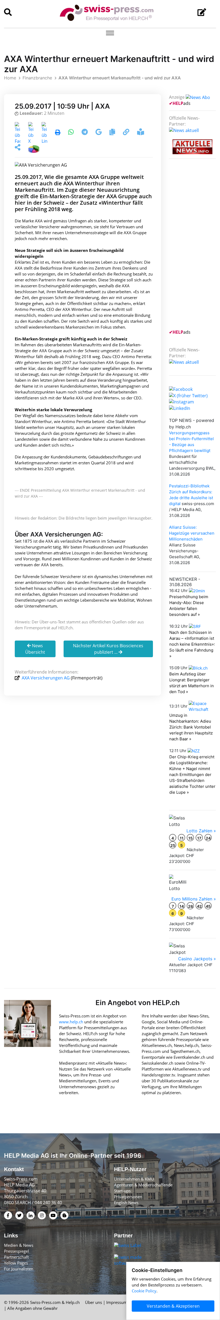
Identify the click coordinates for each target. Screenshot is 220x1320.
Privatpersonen (128, 1196)
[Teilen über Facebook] (17, 133)
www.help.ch (71, 1021)
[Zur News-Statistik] (33, 148)
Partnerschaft (16, 1257)
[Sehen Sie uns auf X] (188, 395)
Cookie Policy (144, 1290)
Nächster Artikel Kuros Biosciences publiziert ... (108, 649)
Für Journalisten (18, 1268)
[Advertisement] (194, 247)
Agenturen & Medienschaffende (143, 1184)
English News (126, 1202)
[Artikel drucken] (57, 133)
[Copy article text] (112, 133)
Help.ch (73, 1302)
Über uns (93, 1302)
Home (10, 77)
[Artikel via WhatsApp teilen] (71, 133)
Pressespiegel (16, 1251)
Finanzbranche (37, 77)
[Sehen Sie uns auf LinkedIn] (179, 408)
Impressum (116, 1302)
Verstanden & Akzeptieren (173, 1306)
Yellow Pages (16, 1263)
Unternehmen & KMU (134, 1179)
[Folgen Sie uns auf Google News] (99, 133)
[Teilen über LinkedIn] (44, 133)
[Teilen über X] (31, 133)
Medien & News (18, 1245)
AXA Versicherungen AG (46, 678)
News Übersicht (35, 649)
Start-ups (122, 1190)
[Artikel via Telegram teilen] (85, 133)
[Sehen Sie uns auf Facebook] (181, 389)
